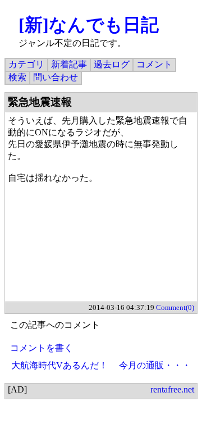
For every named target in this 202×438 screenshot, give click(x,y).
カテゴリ (26, 64)
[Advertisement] (101, 249)
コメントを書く (41, 348)
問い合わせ (55, 77)
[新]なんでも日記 (89, 25)
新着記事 (69, 64)
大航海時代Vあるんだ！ (59, 365)
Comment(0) (175, 307)
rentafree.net (172, 389)
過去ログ (112, 64)
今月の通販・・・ (155, 365)
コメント (154, 64)
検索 (17, 77)
